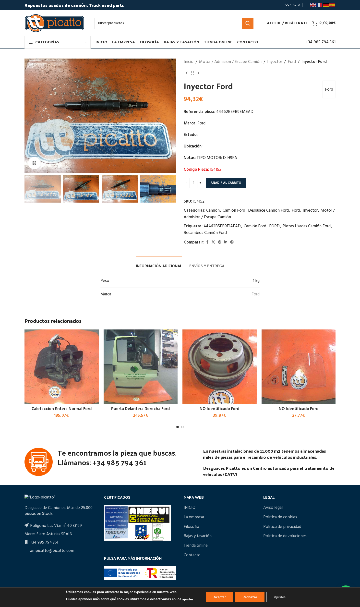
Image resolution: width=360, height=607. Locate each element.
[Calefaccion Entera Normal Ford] (61, 366)
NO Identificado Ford (219, 408)
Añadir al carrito (226, 182)
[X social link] (213, 242)
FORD (274, 226)
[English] (313, 5)
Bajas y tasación (198, 536)
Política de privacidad (282, 527)
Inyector (274, 62)
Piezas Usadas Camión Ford (307, 226)
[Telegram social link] (232, 242)
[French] (319, 5)
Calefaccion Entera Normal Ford (62, 408)
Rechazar (249, 597)
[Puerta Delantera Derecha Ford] (141, 366)
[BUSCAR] (247, 23)
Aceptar (220, 597)
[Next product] (198, 73)
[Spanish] (332, 5)
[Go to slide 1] (177, 427)
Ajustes (280, 597)
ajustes (187, 599)
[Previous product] (187, 73)
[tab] (159, 263)
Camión (213, 210)
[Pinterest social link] (219, 242)
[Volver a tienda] (192, 73)
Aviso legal (273, 508)
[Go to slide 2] (182, 427)
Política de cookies (280, 517)
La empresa (194, 517)
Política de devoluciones (285, 536)
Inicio (188, 62)
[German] (326, 5)
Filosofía (191, 527)
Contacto (192, 555)
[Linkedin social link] (226, 242)
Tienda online (196, 546)
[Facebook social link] (207, 242)
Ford (292, 62)
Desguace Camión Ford (268, 210)
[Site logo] (54, 23)
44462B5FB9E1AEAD (222, 226)
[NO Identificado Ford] (219, 366)
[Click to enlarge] (34, 163)
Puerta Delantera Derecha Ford (140, 408)
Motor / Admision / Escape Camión (230, 62)
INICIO (189, 508)
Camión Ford (234, 210)
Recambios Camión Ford (205, 233)
